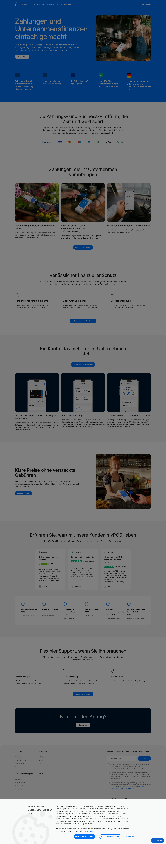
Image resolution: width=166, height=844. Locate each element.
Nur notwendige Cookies (110, 836)
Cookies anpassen (131, 836)
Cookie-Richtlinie (87, 831)
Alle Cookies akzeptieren (84, 836)
